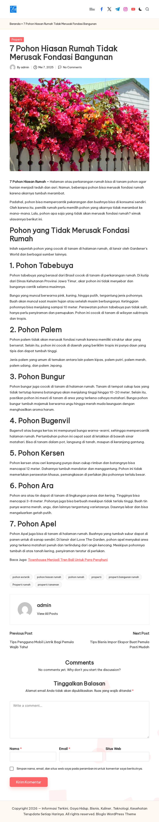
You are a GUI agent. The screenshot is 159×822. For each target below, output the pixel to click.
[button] (47, 613)
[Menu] (91, 9)
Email (64, 749)
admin (44, 605)
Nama (16, 749)
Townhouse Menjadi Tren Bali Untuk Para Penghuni (68, 560)
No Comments (72, 67)
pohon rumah (76, 577)
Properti (17, 39)
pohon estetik (21, 577)
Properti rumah (21, 584)
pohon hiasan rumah (49, 577)
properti (96, 577)
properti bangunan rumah (124, 577)
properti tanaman (48, 584)
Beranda (15, 24)
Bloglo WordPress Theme (116, 814)
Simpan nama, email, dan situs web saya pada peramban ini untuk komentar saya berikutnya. (80, 768)
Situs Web (113, 749)
